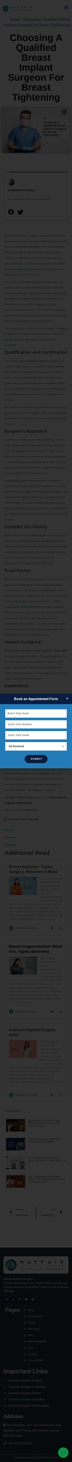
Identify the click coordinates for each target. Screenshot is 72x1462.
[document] (36, 731)
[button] (63, 1452)
